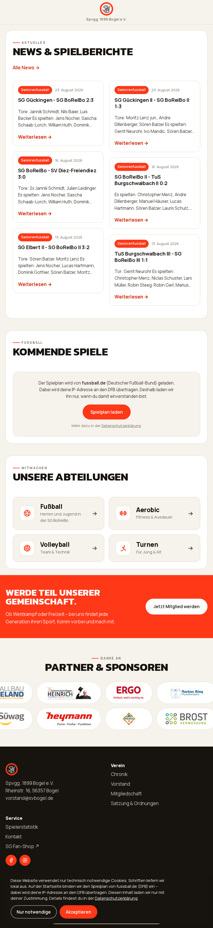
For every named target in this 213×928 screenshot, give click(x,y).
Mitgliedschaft (126, 793)
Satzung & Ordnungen (135, 803)
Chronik (119, 774)
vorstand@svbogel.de (29, 798)
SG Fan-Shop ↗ (22, 846)
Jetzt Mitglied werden (176, 606)
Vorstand (120, 784)
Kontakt (14, 836)
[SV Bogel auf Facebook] (11, 860)
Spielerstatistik (22, 827)
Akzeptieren (78, 912)
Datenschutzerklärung (121, 425)
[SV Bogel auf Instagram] (25, 860)
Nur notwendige (34, 912)
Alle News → (26, 67)
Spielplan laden (106, 412)
